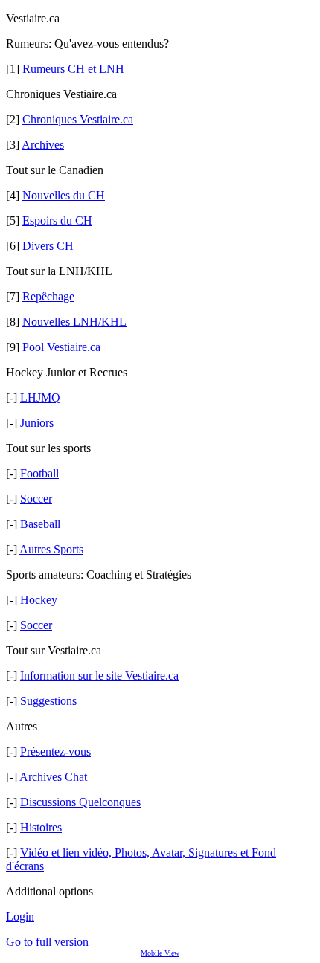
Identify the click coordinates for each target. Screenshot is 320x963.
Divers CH (48, 245)
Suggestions (48, 701)
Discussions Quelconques (80, 802)
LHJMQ (40, 397)
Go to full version (47, 941)
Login (20, 916)
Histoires (41, 827)
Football (39, 473)
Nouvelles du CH (63, 195)
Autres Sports (51, 549)
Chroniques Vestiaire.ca (77, 119)
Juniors (37, 422)
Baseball (40, 524)
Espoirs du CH (57, 220)
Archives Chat (53, 776)
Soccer (36, 498)
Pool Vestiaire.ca (61, 347)
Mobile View (160, 953)
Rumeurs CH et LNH (73, 68)
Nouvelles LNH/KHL (74, 321)
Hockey (38, 599)
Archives (43, 144)
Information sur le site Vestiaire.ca (99, 675)
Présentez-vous (55, 751)
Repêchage (48, 296)
